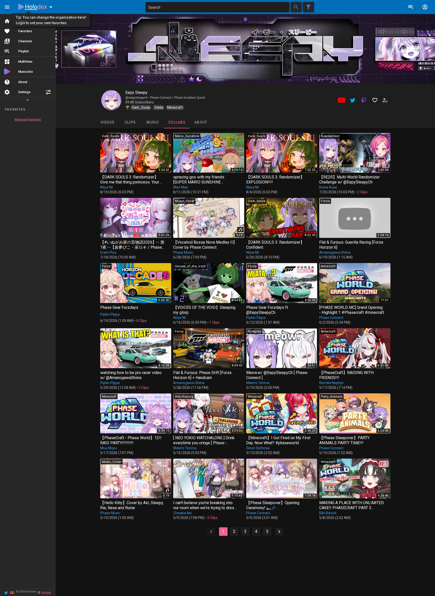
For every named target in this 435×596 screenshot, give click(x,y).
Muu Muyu (108, 448)
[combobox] (217, 7)
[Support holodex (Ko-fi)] (12, 592)
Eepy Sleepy (136, 92)
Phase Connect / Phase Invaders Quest (177, 97)
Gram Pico (108, 252)
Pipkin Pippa (110, 314)
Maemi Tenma (257, 383)
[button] (48, 92)
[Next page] (279, 532)
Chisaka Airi (182, 513)
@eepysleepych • (137, 97)
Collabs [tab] (177, 122)
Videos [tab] (107, 122)
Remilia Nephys (331, 383)
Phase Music (183, 252)
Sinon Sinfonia (257, 448)
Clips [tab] (129, 122)
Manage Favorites (28, 119)
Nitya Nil (106, 187)
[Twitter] (6, 592)
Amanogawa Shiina (334, 252)
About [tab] (200, 122)
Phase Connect (331, 318)
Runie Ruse (328, 187)
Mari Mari (180, 187)
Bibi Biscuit (327, 513)
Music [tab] (153, 122)
